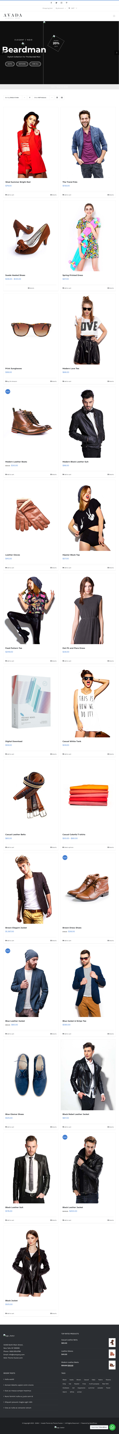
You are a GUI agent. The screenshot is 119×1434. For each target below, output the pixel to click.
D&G (93, 1380)
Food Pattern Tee (13, 648)
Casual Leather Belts (15, 834)
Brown (79, 1380)
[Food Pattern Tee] (31, 608)
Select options (68, 847)
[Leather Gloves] (31, 515)
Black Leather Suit (14, 1207)
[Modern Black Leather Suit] (88, 422)
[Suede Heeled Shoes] (31, 235)
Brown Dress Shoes (72, 928)
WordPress (93, 1423)
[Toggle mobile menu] (114, 16)
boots (72, 1380)
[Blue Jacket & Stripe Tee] (88, 981)
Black (65, 1380)
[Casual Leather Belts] (31, 795)
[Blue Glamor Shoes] (31, 1074)
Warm (65, 1392)
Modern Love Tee (71, 368)
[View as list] (62, 97)
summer (91, 1388)
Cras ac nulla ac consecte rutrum (18, 1408)
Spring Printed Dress (73, 275)
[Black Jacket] (31, 1261)
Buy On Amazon (12, 381)
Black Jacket (11, 1301)
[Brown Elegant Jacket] (31, 888)
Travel (108, 1388)
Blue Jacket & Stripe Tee (74, 1021)
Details (54, 195)
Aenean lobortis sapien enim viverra (19, 1385)
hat (70, 1384)
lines (84, 1384)
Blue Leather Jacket (15, 1021)
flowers (108, 1380)
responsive (81, 1388)
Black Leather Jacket (73, 1207)
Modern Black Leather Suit (75, 462)
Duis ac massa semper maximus (18, 1391)
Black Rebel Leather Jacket (76, 1114)
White (72, 1392)
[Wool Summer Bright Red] (31, 142)
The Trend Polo (70, 182)
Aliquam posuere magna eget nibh (18, 1402)
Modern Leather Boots (16, 462)
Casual (86, 1380)
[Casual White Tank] (88, 701)
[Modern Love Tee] (88, 329)
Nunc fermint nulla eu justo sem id (19, 1396)
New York (105, 1384)
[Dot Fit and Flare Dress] (88, 608)
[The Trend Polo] (88, 142)
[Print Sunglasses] (31, 329)
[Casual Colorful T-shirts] (88, 795)
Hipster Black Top (71, 555)
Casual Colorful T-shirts (74, 834)
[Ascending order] (29, 97)
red (73, 1388)
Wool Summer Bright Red (17, 182)
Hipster (76, 1384)
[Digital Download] (31, 701)
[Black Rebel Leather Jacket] (88, 1074)
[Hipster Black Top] (88, 515)
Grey (64, 1384)
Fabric (100, 1380)
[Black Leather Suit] (31, 1167)
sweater (100, 1388)
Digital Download (13, 741)
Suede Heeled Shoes (15, 275)
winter (79, 1392)
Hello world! (9, 1379)
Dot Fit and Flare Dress (74, 648)
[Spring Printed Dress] (88, 235)
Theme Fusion (58, 1423)
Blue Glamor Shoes (14, 1114)
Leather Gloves (12, 555)
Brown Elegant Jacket (16, 928)
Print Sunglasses (13, 368)
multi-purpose (94, 1384)
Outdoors (66, 1388)
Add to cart (10, 195)
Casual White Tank (72, 741)
